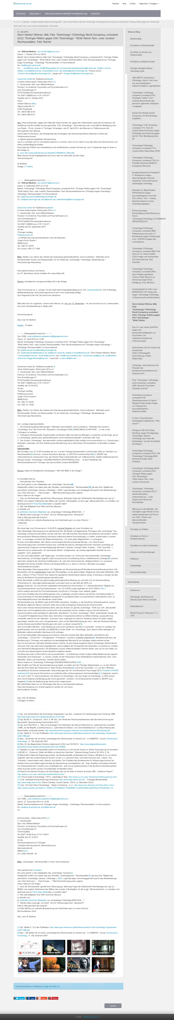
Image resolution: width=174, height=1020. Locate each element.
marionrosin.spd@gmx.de (93, 355)
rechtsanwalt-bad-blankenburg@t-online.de (78, 68)
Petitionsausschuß (25, 234)
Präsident (37, 870)
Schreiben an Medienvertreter (142, 61)
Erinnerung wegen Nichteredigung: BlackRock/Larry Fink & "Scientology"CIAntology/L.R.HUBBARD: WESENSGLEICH (146, 216)
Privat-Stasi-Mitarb (40, 503)
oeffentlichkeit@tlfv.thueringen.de (70, 199)
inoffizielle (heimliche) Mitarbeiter (33, 511)
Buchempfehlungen (138, 572)
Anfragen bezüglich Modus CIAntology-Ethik (141, 69)
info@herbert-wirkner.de (31, 65)
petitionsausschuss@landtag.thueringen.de (38, 196)
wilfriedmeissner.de (91, 1017)
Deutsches (21, 78)
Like (32, 998)
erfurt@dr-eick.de (48, 199)
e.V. (48, 818)
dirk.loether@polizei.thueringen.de (73, 70)
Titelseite (115, 3)
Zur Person (21, 13)
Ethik (60, 878)
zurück (113, 1005)
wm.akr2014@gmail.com (48, 51)
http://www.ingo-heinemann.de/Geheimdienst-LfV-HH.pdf (40, 716)
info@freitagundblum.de (49, 68)
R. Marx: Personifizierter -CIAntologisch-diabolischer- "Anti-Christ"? (146, 421)
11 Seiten (28, 166)
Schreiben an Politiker (139, 529)
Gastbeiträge (135, 565)
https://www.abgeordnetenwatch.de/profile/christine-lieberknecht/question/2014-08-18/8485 (62, 745)
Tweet (21, 998)
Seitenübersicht (136, 606)
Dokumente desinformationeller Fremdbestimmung (66, 13)
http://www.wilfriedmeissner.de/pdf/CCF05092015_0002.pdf (49, 152)
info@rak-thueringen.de (30, 199)
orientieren (21, 673)
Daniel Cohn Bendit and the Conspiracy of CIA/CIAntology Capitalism (144, 115)
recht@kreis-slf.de (31, 68)
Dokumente (35, 13)
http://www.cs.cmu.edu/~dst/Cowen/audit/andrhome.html (40, 774)
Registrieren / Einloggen (148, 3)
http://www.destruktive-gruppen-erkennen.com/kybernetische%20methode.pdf (77, 730)
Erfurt (25, 850)
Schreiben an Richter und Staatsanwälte (140, 53)
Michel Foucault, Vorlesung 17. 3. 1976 (144, 614)
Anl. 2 (103, 588)
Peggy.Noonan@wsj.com (37, 358)
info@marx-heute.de (56, 352)
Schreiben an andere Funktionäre (144, 545)
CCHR (78, 662)
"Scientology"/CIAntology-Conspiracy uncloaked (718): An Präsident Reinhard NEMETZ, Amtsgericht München (145, 161)
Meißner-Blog (135, 38)
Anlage (20, 325)
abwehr (50, 78)
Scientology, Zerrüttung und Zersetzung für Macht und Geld (143, 598)
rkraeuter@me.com (50, 70)
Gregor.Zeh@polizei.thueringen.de (78, 73)
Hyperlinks (95, 13)
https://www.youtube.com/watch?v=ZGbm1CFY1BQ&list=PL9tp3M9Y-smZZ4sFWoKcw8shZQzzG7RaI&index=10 (65, 787)
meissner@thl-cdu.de (27, 355)
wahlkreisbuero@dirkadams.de (34, 352)
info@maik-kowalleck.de (71, 355)
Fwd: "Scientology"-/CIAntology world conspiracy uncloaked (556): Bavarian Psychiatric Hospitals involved (145, 384)
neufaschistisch (94, 289)
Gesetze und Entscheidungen (142, 552)
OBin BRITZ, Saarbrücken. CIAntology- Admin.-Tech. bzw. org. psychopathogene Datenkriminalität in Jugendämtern (146, 81)
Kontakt (133, 3)
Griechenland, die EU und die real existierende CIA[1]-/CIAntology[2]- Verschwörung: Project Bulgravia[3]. (146, 353)
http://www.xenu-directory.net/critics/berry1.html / (94, 785)
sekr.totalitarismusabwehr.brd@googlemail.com (48, 336)
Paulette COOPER (111, 670)
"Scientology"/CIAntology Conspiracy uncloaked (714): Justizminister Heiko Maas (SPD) (146, 148)
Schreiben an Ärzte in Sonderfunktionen (139, 537)
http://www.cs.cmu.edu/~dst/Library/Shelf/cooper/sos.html (93, 776)
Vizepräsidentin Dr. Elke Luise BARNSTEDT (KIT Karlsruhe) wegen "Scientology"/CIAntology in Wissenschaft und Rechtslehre (146, 293)
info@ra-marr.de (103, 68)
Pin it (55, 998)
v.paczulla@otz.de (68, 358)
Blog (124, 3)
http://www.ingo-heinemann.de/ (72, 779)
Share (43, 998)
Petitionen (134, 558)
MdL (34, 103)
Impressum (135, 590)
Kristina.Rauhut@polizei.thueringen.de (34, 73)
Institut (29, 78)
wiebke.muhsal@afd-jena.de (29, 70)
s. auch (21, 152)
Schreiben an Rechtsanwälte (142, 45)
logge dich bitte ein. (52, 986)
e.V (54, 81)
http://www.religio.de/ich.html (29, 782)
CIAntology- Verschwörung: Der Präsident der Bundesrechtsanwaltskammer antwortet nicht (145, 369)
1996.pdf (26, 735)
